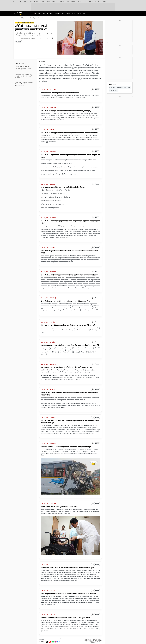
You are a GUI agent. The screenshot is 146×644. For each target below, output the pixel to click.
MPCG (99, 1)
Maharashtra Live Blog (90, 639)
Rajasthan (92, 1)
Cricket (42, 1)
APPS (85, 1)
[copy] (92, 89)
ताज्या (44, 13)
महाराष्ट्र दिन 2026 (113, 90)
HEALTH (62, 1)
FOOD (48, 1)
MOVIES (36, 1)
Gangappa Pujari (25, 38)
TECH (67, 1)
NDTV (14, 1)
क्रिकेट (73, 13)
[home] (20, 13)
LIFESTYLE (55, 1)
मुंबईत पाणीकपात (120, 87)
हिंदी (31, 1)
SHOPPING (79, 1)
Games (73, 1)
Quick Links (112, 84)
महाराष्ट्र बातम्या (112, 87)
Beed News (91, 641)
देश (47, 13)
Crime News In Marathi (96, 642)
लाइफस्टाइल (57, 13)
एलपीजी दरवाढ (127, 87)
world (42, 639)
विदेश (63, 13)
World (20, 1)
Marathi (105, 1)
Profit (26, 1)
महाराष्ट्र (33, 38)
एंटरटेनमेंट (68, 13)
